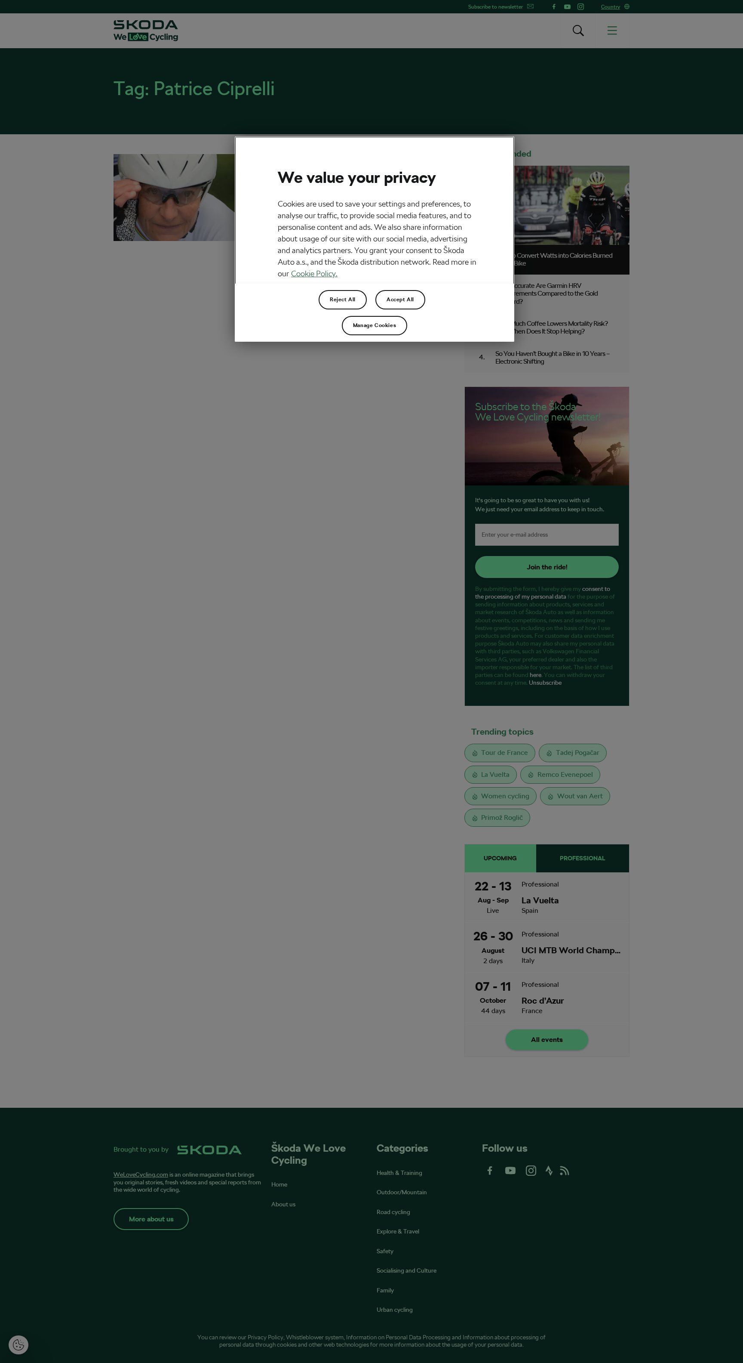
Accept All (400, 300)
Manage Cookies (374, 325)
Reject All (343, 300)
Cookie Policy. (314, 273)
